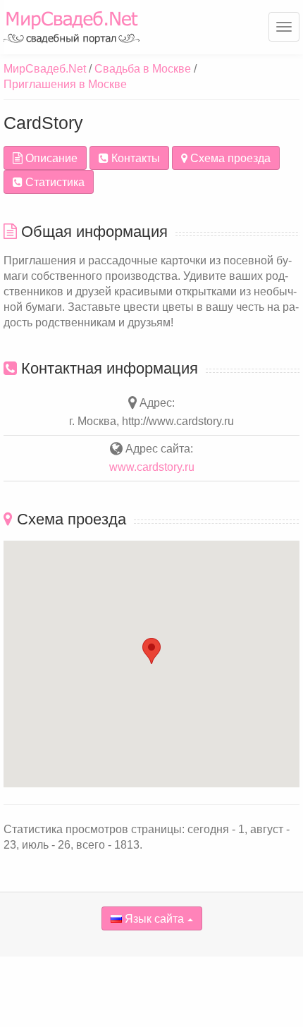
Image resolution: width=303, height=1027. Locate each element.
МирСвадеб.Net (45, 69)
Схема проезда (229, 158)
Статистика (54, 182)
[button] (151, 651)
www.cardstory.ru (151, 467)
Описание (50, 158)
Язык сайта (153, 919)
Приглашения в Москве (65, 84)
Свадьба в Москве (142, 69)
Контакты (134, 158)
